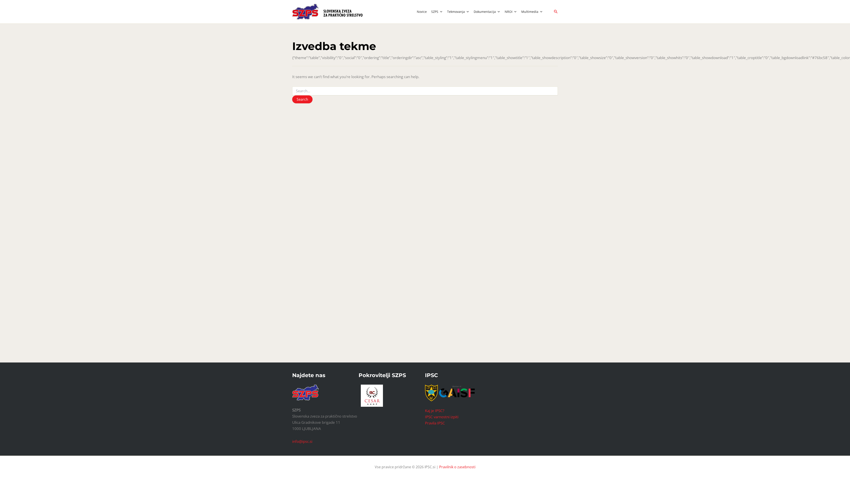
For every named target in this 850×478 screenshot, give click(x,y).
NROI (508, 12)
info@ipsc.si (302, 441)
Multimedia (529, 12)
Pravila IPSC (435, 423)
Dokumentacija (485, 12)
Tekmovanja (456, 12)
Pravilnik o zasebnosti (457, 467)
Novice (422, 12)
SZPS (434, 12)
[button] (556, 12)
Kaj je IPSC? (434, 410)
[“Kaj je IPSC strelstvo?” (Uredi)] (457, 392)
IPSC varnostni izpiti (441, 416)
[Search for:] (425, 91)
